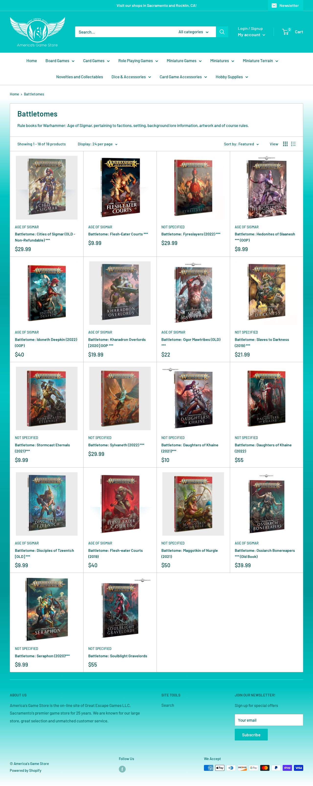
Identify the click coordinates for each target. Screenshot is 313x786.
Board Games (57, 60)
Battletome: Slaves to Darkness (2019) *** (262, 342)
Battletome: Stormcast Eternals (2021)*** (42, 447)
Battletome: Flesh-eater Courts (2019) (115, 553)
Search (167, 705)
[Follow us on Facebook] (122, 768)
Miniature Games (181, 60)
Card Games (93, 60)
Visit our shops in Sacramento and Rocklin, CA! (157, 5)
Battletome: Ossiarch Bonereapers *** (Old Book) (265, 553)
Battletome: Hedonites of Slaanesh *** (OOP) (265, 236)
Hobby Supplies (229, 76)
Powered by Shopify (25, 770)
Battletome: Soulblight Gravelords (117, 655)
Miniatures (219, 60)
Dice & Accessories (129, 76)
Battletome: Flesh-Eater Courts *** (118, 233)
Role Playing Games (135, 60)
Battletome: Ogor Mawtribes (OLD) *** (190, 342)
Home (31, 60)
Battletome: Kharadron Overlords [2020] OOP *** (117, 342)
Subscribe (251, 734)
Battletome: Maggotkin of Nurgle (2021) (189, 553)
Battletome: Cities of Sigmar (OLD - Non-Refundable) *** (45, 236)
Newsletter (289, 5)
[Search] (222, 31)
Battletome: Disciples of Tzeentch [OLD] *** (44, 553)
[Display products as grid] (285, 144)
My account (249, 34)
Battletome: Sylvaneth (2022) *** (116, 444)
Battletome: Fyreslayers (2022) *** (190, 233)
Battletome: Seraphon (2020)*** (42, 655)
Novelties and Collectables (79, 76)
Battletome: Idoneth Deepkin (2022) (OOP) (46, 342)
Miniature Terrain (258, 60)
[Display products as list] (293, 144)
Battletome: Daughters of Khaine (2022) (263, 447)
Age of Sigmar (27, 227)
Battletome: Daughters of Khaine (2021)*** (189, 447)
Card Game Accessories (181, 76)
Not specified (173, 227)
